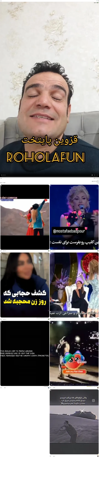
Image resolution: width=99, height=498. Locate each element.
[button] (98, 0)
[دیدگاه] (96, 178)
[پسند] (97, 178)
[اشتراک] (94, 178)
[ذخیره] (1, 178)
